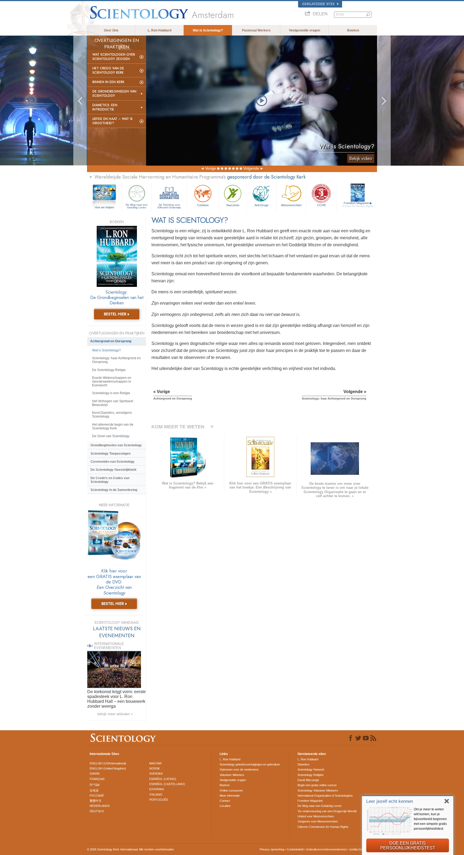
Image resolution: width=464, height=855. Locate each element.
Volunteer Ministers (232, 774)
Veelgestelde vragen (304, 30)
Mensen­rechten (291, 205)
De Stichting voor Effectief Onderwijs (169, 206)
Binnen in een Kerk (108, 82)
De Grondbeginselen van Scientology (114, 93)
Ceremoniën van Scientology (112, 462)
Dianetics (304, 764)
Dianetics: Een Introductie (104, 107)
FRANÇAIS (97, 779)
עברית (95, 784)
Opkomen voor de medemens (239, 769)
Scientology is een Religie (111, 393)
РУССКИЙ (97, 795)
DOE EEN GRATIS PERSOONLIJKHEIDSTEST (407, 845)
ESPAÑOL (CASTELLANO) (167, 784)
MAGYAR (155, 763)
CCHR (321, 205)
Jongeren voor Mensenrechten (318, 821)
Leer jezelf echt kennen (389, 801)
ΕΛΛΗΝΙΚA (156, 789)
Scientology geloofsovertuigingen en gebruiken (250, 764)
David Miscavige (308, 780)
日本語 (94, 790)
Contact (225, 800)
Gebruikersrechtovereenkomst (326, 849)
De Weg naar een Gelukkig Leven (137, 206)
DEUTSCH (97, 811)
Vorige (210, 168)
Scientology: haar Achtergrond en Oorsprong (116, 360)
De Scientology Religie (109, 370)
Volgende (251, 168)
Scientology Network (311, 769)
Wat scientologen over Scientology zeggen (113, 56)
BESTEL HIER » (116, 314)
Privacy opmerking (272, 849)
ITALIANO (155, 794)
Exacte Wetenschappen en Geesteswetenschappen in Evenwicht (111, 381)
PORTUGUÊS (158, 799)
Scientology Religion (311, 774)
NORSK (154, 768)
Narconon (232, 205)
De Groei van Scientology (110, 436)
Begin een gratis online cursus (317, 785)
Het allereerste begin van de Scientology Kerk (112, 426)
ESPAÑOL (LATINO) (162, 779)
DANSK (95, 773)
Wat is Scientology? (208, 30)
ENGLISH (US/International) (108, 763)
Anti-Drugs (262, 205)
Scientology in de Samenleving (113, 490)
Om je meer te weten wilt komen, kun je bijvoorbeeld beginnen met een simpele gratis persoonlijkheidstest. (430, 819)
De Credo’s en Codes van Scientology (109, 480)
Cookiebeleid (295, 849)
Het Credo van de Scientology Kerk (108, 70)
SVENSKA (156, 773)
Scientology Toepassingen (110, 453)
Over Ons (111, 30)
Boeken (353, 30)
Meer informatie (230, 795)
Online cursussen (231, 790)
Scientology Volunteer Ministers (318, 790)
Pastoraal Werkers (256, 30)
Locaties (225, 805)
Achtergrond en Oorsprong (110, 341)
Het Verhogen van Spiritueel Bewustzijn (112, 403)
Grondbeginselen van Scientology (116, 445)
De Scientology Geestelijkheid (113, 470)
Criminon (203, 205)
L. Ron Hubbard (159, 30)
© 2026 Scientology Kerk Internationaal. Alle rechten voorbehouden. (131, 849)
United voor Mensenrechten (316, 816)
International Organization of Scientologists (325, 795)
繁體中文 (96, 800)
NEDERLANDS (100, 805)
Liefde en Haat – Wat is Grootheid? (112, 121)
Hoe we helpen (104, 207)
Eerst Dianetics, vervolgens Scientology (112, 414)
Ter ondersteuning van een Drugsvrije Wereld (327, 811)
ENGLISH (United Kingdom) (108, 768)
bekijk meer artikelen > (115, 714)
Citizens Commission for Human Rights (323, 826)
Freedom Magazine (358, 204)
